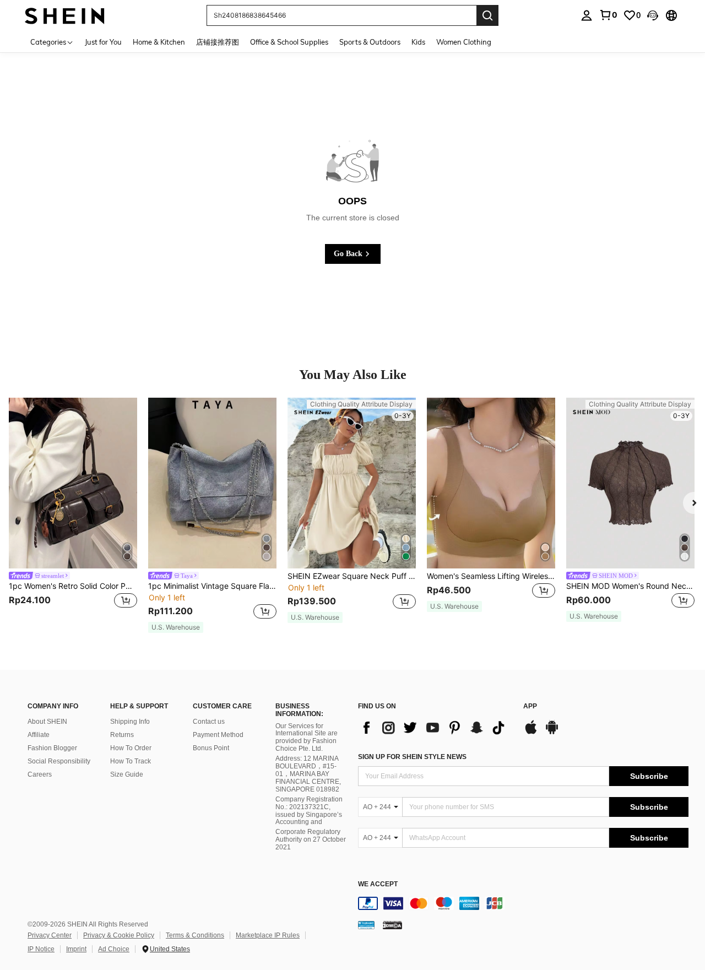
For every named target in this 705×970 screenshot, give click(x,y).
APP (530, 706)
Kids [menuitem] (418, 41)
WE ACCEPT (378, 884)
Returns (122, 735)
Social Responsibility (59, 761)
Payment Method (218, 735)
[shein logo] (65, 15)
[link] (608, 14)
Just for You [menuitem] (103, 41)
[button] (652, 15)
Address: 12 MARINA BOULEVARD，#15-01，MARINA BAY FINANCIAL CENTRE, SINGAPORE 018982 (308, 774)
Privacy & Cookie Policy (118, 935)
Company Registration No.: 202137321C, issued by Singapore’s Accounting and (309, 810)
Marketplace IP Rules (268, 935)
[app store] (531, 732)
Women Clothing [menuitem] (463, 41)
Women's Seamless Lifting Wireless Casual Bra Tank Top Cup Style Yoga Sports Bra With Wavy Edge (491, 576)
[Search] (487, 15)
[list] (435, 727)
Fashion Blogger (52, 748)
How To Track (130, 761)
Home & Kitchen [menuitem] (159, 41)
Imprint (76, 949)
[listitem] (73, 510)
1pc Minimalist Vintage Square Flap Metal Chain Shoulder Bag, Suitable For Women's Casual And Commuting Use (212, 586)
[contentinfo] (523, 903)
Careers (40, 774)
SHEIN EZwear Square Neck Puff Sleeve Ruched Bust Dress (352, 576)
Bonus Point (211, 748)
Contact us (209, 721)
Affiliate (39, 735)
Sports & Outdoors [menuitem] (369, 41)
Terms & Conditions (195, 935)
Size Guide (126, 774)
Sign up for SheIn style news (412, 757)
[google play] (552, 732)
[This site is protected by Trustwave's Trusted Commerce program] (366, 925)
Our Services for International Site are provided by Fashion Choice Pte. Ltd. (306, 737)
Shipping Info (130, 721)
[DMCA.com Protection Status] (392, 925)
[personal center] (586, 15)
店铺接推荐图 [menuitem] (217, 41)
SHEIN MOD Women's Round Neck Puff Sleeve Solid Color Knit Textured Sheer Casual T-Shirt (630, 586)
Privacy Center (50, 935)
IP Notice (41, 949)
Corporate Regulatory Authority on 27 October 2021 (310, 839)
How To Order (130, 748)
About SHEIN (47, 721)
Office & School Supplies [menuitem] (289, 41)
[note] (175, 627)
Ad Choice (113, 949)
